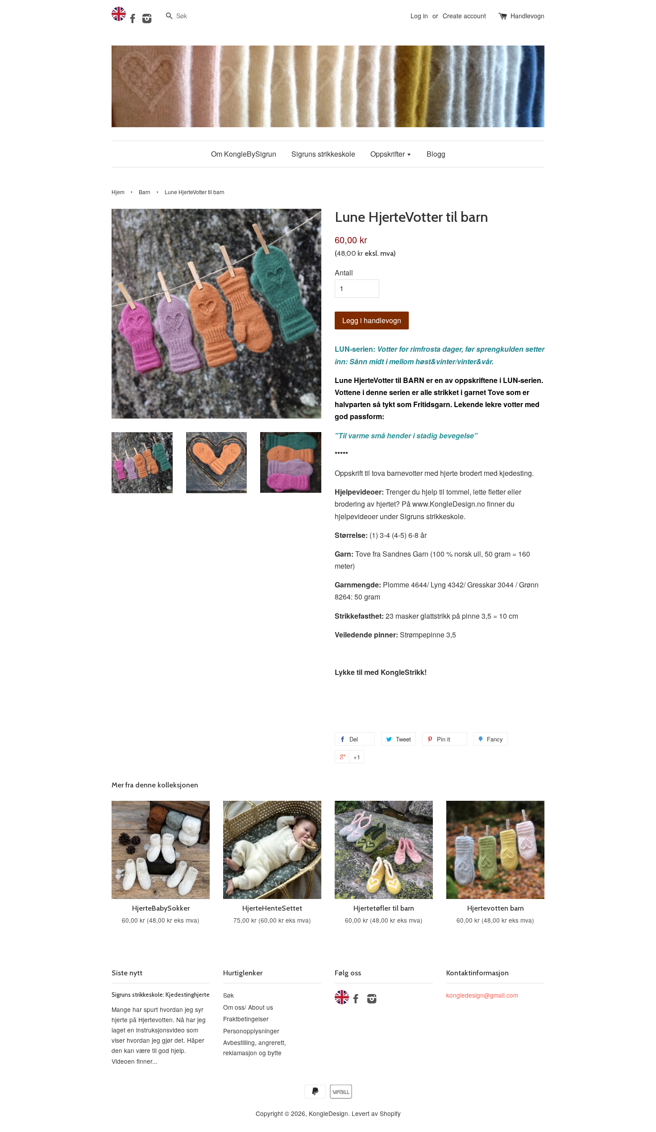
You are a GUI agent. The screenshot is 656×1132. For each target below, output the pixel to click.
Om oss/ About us (248, 1007)
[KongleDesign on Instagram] (147, 19)
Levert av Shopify (376, 1113)
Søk (228, 994)
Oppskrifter (388, 154)
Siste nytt (127, 973)
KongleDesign (328, 1113)
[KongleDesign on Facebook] (132, 19)
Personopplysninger (251, 1030)
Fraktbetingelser (246, 1018)
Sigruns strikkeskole (323, 154)
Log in (419, 15)
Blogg (436, 154)
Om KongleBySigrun (243, 154)
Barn (144, 192)
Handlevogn (527, 15)
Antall (344, 272)
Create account (464, 15)
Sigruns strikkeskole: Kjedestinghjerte (161, 994)
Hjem (118, 192)
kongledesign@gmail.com (482, 994)
